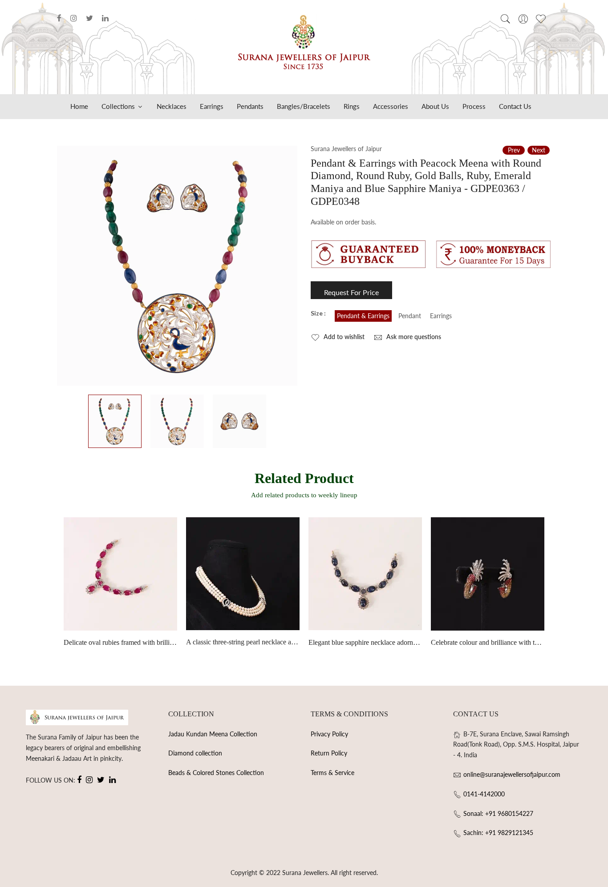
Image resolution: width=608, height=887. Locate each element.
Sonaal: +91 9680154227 (498, 813)
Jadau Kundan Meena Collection (212, 734)
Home (79, 106)
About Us (435, 106)
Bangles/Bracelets (303, 106)
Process (474, 106)
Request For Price (351, 292)
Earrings (211, 106)
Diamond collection (195, 753)
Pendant (409, 316)
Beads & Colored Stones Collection (216, 772)
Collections (119, 106)
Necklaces (171, 106)
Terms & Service (332, 772)
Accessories (390, 106)
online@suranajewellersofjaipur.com (511, 774)
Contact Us (515, 106)
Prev (514, 150)
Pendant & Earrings (363, 316)
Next (538, 150)
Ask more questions (413, 336)
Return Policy (329, 753)
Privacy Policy (329, 734)
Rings (352, 106)
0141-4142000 (484, 794)
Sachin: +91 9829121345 (498, 832)
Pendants (250, 106)
